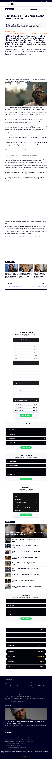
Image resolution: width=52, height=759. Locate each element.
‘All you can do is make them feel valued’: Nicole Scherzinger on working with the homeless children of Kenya (25, 699)
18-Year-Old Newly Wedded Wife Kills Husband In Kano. (16, 692)
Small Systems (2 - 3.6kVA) (21, 339)
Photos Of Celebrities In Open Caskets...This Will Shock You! (16, 743)
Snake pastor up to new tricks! (11, 749)
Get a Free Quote (26, 447)
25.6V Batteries (18, 499)
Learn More (24, 756)
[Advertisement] (26, 69)
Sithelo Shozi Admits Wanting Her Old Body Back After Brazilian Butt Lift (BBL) (35, 9)
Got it (30, 756)
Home (18, 1)
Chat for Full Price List (26, 514)
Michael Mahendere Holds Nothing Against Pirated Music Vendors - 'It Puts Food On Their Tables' (24, 690)
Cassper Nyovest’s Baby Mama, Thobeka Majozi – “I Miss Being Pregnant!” (19, 739)
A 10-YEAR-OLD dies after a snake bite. (12, 745)
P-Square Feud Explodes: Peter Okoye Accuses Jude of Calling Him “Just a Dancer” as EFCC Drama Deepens (26, 685)
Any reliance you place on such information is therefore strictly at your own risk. (23, 236)
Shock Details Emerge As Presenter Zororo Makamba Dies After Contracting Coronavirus (27, 33)
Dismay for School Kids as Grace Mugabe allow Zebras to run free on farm (19, 694)
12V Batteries (17, 496)
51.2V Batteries (18, 510)
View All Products (26, 478)
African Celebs (16, 9)
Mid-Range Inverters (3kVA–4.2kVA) (22, 504)
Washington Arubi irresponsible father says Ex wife (15, 701)
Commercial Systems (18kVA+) (21, 400)
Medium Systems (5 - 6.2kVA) (21, 362)
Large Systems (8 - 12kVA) (20, 383)
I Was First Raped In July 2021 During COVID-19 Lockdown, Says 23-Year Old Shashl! (21, 737)
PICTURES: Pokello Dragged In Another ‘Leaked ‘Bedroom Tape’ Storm (18, 696)
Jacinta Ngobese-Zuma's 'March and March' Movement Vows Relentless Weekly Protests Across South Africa (25, 683)
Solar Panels (17, 494)
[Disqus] (26, 309)
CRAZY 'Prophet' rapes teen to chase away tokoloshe (15, 747)
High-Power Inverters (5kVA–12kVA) (22, 507)
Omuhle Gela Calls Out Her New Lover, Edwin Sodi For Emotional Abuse (19, 741)
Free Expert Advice (26, 415)
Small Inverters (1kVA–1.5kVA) (21, 502)
